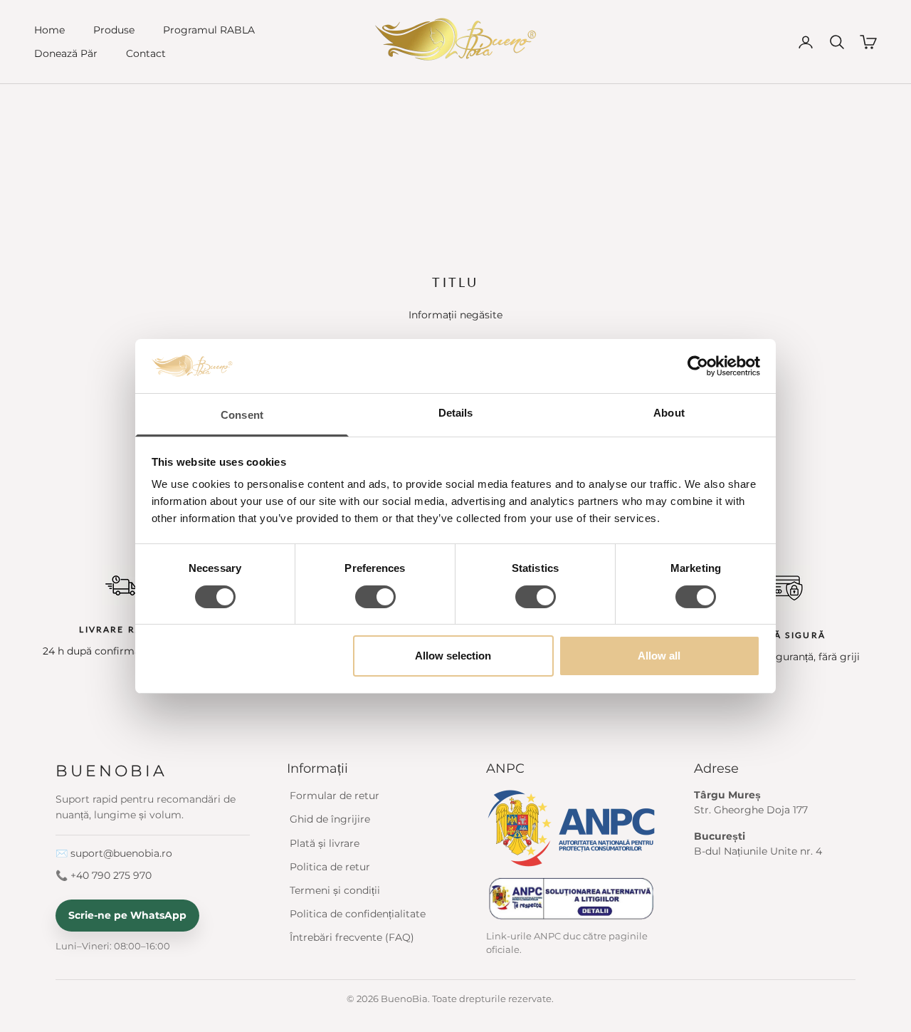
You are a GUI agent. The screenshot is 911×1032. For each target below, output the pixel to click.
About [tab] (669, 413)
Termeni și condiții (335, 890)
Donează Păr (66, 53)
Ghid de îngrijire (330, 819)
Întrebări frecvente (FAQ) (352, 937)
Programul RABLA (209, 30)
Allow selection (453, 656)
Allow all (659, 656)
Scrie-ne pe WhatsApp (127, 915)
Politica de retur (330, 866)
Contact (146, 53)
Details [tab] (455, 413)
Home (49, 30)
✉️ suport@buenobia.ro (114, 853)
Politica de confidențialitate (358, 913)
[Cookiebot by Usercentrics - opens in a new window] (698, 366)
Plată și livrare (324, 843)
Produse (114, 30)
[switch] (375, 596)
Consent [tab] (242, 415)
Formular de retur (334, 795)
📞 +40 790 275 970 (104, 875)
